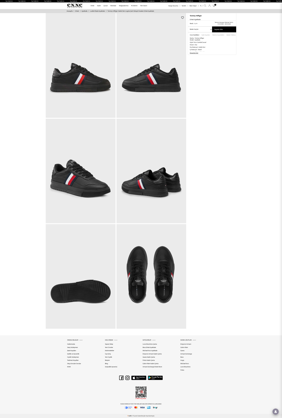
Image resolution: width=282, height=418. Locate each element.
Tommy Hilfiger (196, 16)
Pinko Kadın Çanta (149, 360)
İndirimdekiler (109, 351)
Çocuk (106, 6)
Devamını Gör (194, 53)
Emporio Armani (185, 344)
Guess (182, 351)
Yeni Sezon (143, 6)
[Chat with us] (276, 412)
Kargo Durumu (173, 5)
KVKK (69, 367)
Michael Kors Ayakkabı (150, 351)
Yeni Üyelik (108, 357)
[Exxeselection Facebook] (121, 379)
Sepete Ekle (218, 29)
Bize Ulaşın (193, 5)
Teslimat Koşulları (73, 360)
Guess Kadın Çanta (149, 357)
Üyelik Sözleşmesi (73, 357)
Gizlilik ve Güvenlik (73, 354)
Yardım (184, 5)
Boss (182, 357)
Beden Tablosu (231, 35)
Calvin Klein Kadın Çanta (150, 363)
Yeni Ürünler (109, 347)
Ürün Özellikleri (194, 35)
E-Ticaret (134, 416)
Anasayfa (70, 11)
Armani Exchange (186, 354)
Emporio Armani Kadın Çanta (152, 354)
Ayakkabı (84, 11)
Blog (106, 363)
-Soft (129, 416)
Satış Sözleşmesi (72, 347)
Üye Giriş (108, 354)
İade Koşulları (206, 35)
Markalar (113, 6)
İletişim (107, 360)
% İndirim (134, 6)
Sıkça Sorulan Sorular (74, 363)
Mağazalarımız (123, 6)
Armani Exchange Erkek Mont (152, 367)
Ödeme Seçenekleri (218, 35)
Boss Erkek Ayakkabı (149, 347)
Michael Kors (184, 363)
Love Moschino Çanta (150, 344)
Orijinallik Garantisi (111, 367)
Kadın (99, 6)
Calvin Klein (184, 347)
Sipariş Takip (109, 344)
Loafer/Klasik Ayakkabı (97, 11)
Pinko (182, 370)
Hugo (182, 360)
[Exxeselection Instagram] (127, 379)
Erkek (92, 6)
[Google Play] (155, 379)
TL (201, 5)
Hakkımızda (71, 344)
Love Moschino (185, 367)
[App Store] (138, 379)
